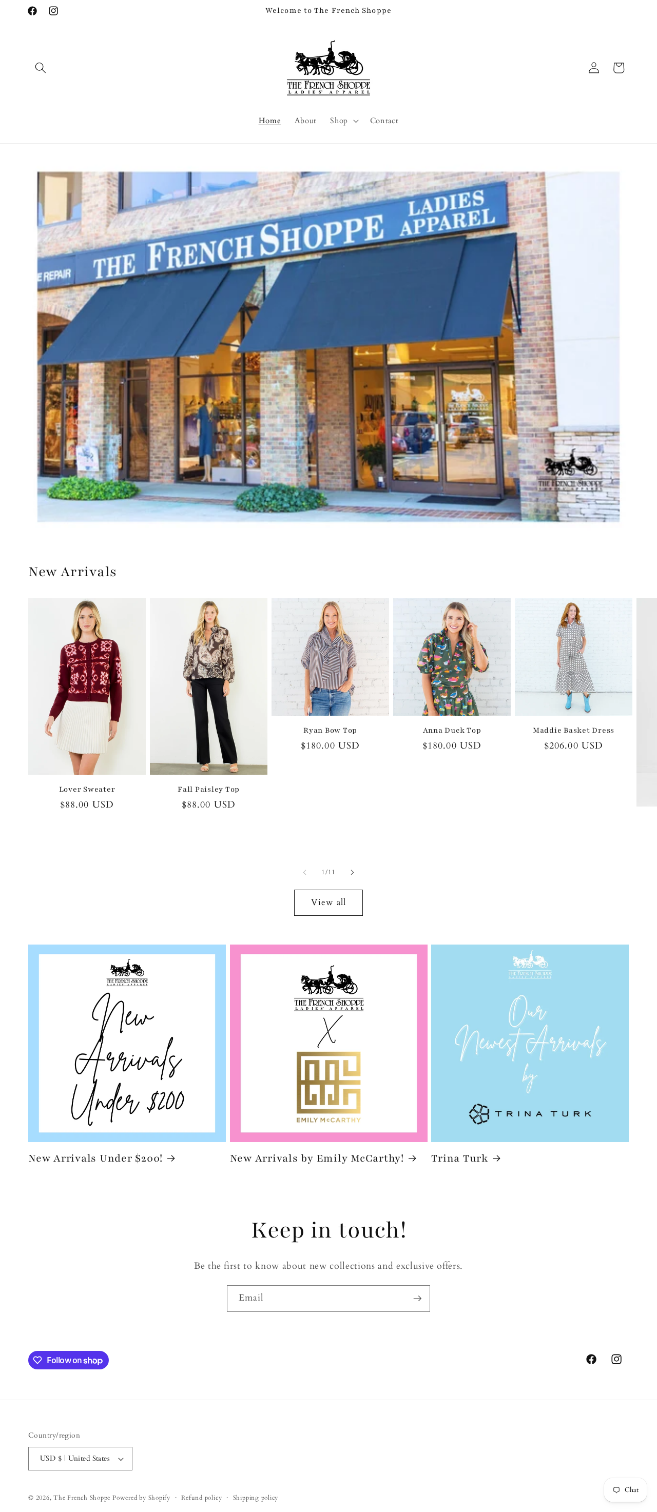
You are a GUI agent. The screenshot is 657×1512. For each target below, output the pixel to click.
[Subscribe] (417, 1298)
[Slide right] (352, 872)
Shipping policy (256, 1498)
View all (328, 902)
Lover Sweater (87, 789)
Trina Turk (459, 1158)
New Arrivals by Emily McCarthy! (317, 1158)
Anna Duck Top (452, 730)
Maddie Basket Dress (573, 730)
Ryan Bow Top (330, 730)
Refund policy (201, 1498)
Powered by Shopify (141, 1498)
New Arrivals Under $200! (95, 1158)
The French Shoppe (81, 1498)
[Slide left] (305, 872)
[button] (40, 67)
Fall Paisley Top (209, 789)
